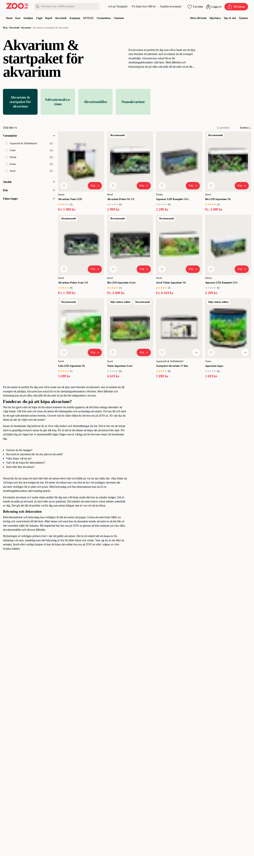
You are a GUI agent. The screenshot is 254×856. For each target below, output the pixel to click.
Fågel (39, 18)
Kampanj (75, 18)
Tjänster (243, 18)
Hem (5, 27)
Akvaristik (61, 18)
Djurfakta (215, 18)
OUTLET (88, 18)
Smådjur (28, 18)
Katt (17, 18)
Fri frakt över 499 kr (144, 6)
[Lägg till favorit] (64, 185)
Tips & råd (230, 18)
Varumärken (104, 18)
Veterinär (119, 18)
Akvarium (26, 27)
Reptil (48, 18)
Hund (9, 18)
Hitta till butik (198, 18)
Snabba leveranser (170, 6)
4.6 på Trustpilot (117, 6)
